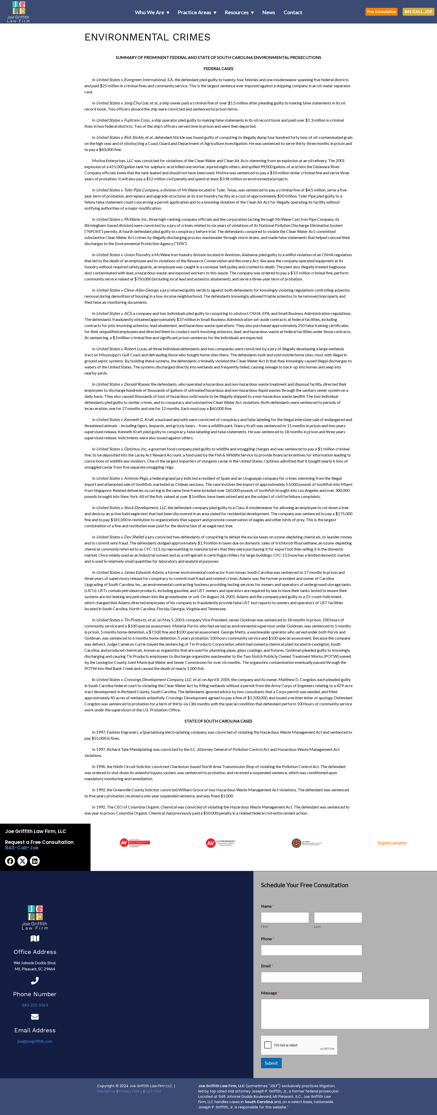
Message (270, 992)
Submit (271, 1063)
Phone (267, 938)
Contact (293, 12)
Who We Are (149, 12)
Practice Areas (194, 12)
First (264, 926)
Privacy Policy (130, 1091)
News (268, 12)
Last (317, 926)
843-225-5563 (35, 1004)
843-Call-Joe (21, 847)
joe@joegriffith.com (34, 1041)
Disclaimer (106, 1091)
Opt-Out (153, 1091)
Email (267, 965)
